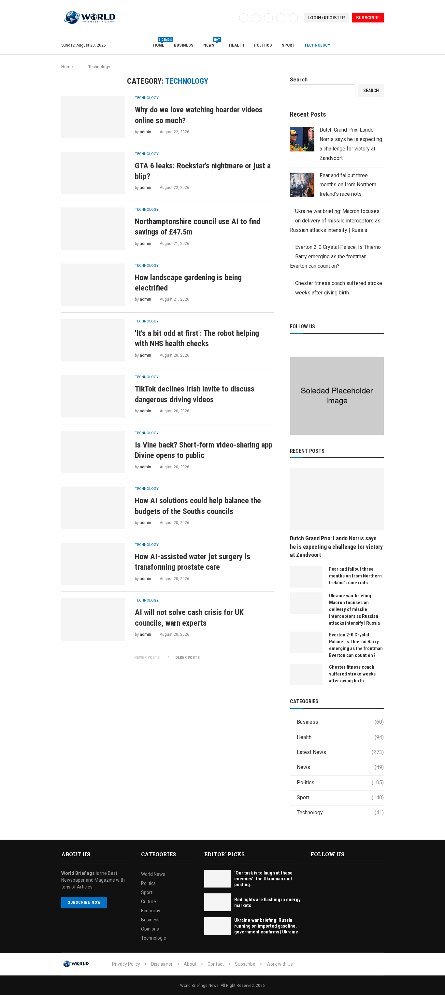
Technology (317, 45)
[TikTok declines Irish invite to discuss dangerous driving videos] (93, 396)
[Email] (293, 17)
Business (184, 45)
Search (299, 80)
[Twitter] (256, 17)
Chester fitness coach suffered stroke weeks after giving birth (352, 674)
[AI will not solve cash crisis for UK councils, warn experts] (93, 619)
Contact (216, 964)
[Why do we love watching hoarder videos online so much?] (93, 117)
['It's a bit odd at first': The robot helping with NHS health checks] (93, 340)
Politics (263, 45)
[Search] (380, 45)
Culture (148, 901)
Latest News (340, 752)
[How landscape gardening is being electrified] (93, 284)
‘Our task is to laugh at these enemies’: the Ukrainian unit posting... (263, 879)
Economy (150, 910)
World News (153, 874)
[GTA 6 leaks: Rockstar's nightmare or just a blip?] (93, 173)
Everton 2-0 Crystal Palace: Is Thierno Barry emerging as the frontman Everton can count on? (335, 256)
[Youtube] (280, 17)
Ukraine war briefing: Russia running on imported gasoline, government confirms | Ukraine (266, 926)
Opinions (150, 929)
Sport (288, 45)
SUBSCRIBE (368, 17)
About (190, 964)
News (211, 43)
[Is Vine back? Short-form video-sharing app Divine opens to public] (93, 452)
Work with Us (279, 964)
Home (158, 43)
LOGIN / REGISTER (326, 17)
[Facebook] (243, 17)
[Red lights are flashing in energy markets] (217, 902)
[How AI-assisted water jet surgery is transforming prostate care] (93, 564)
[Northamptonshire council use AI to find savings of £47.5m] (93, 228)
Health (236, 45)
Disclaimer (162, 964)
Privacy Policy (126, 964)
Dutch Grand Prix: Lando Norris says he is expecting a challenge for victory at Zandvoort (336, 546)
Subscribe (245, 964)
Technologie (153, 938)
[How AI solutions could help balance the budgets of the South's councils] (93, 508)
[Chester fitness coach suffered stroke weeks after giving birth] (306, 675)
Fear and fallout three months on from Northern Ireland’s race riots (348, 184)
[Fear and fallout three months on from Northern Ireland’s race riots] (306, 577)
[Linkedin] (268, 17)
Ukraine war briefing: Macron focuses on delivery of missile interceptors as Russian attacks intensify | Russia (335, 220)
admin (145, 132)
